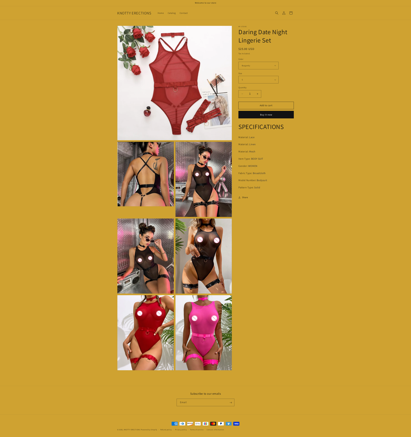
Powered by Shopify (149, 429)
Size (240, 73)
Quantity (242, 87)
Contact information (215, 429)
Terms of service (196, 429)
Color (240, 59)
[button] (276, 13)
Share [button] (245, 197)
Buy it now (266, 114)
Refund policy (166, 429)
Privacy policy (181, 429)
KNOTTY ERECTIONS (132, 429)
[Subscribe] (230, 402)
